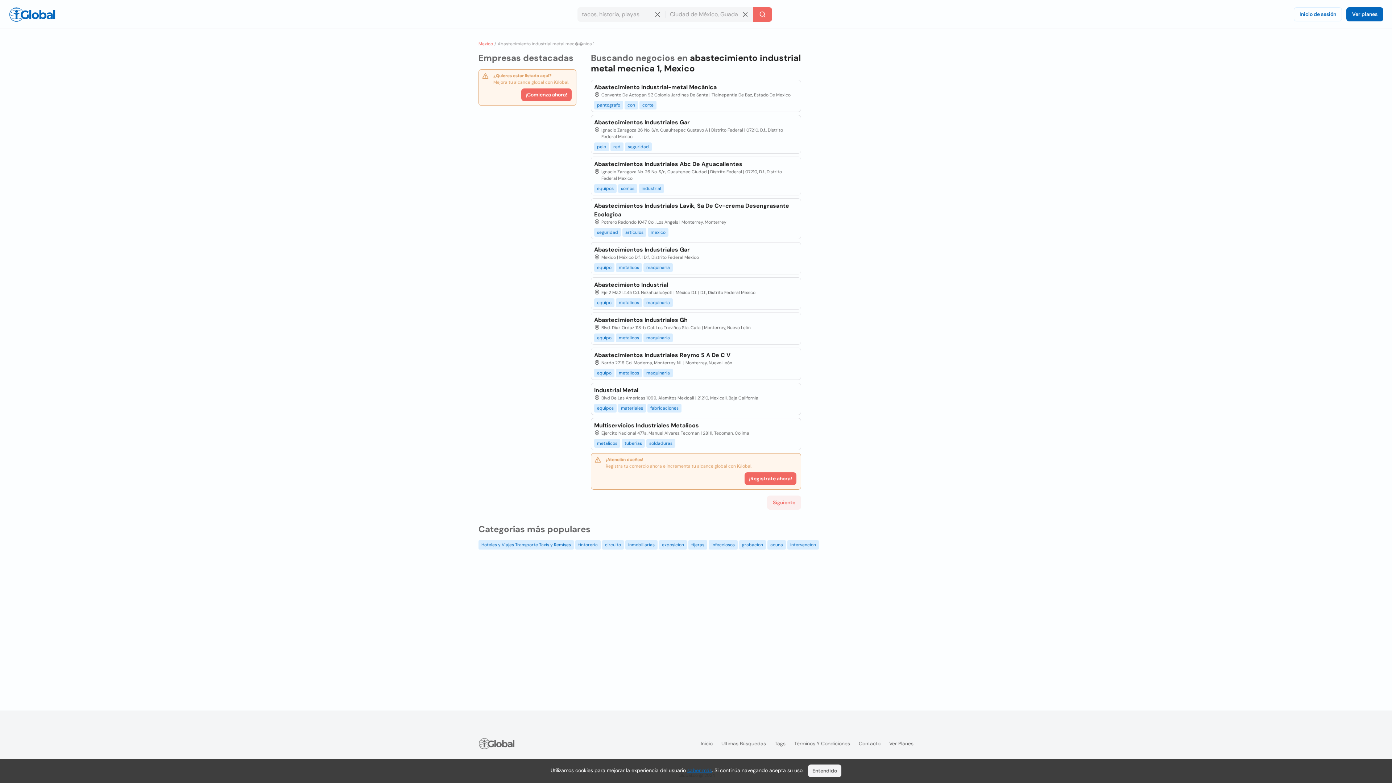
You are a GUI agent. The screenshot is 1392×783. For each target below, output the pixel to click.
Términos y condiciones (822, 743)
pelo (601, 147)
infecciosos (723, 545)
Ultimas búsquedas (743, 743)
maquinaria (658, 267)
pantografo (608, 105)
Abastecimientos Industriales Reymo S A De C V (662, 355)
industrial (651, 188)
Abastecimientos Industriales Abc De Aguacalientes (668, 164)
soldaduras (660, 443)
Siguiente (784, 502)
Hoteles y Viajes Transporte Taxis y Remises (526, 545)
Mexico (485, 44)
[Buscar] (762, 14)
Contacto (870, 743)
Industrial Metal (616, 390)
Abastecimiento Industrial (631, 285)
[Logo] (32, 14)
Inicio (707, 743)
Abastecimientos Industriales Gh (641, 320)
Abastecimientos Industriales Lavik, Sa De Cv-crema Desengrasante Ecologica (691, 210)
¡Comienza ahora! (546, 94)
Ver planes (1365, 14)
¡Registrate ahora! (770, 478)
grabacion (752, 545)
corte (648, 105)
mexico (658, 232)
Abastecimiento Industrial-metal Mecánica (655, 87)
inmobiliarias (641, 545)
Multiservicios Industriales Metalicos (646, 425)
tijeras (697, 545)
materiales (632, 408)
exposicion (673, 545)
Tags (780, 743)
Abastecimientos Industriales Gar (642, 122)
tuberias (633, 443)
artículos (634, 232)
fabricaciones (664, 408)
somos (627, 188)
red (617, 147)
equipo (604, 267)
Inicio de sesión (1318, 14)
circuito (613, 545)
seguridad (638, 147)
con (631, 105)
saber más (699, 770)
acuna (776, 545)
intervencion (803, 545)
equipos (605, 188)
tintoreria (588, 545)
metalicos (629, 267)
